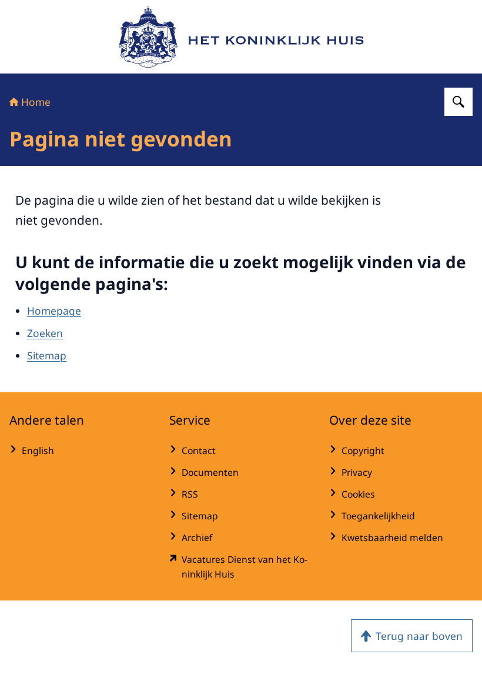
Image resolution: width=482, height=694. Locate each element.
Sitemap (46, 355)
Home (36, 102)
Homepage (54, 310)
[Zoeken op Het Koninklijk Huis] (458, 102)
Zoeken (45, 333)
